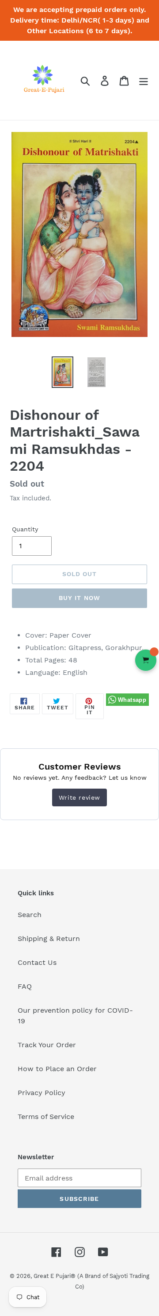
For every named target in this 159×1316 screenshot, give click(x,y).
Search (30, 914)
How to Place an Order (57, 1068)
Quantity (25, 529)
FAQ (25, 986)
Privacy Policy (41, 1092)
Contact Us (37, 962)
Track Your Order (47, 1045)
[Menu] (143, 80)
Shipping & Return (49, 938)
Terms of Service (46, 1116)
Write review (79, 797)
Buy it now (79, 597)
